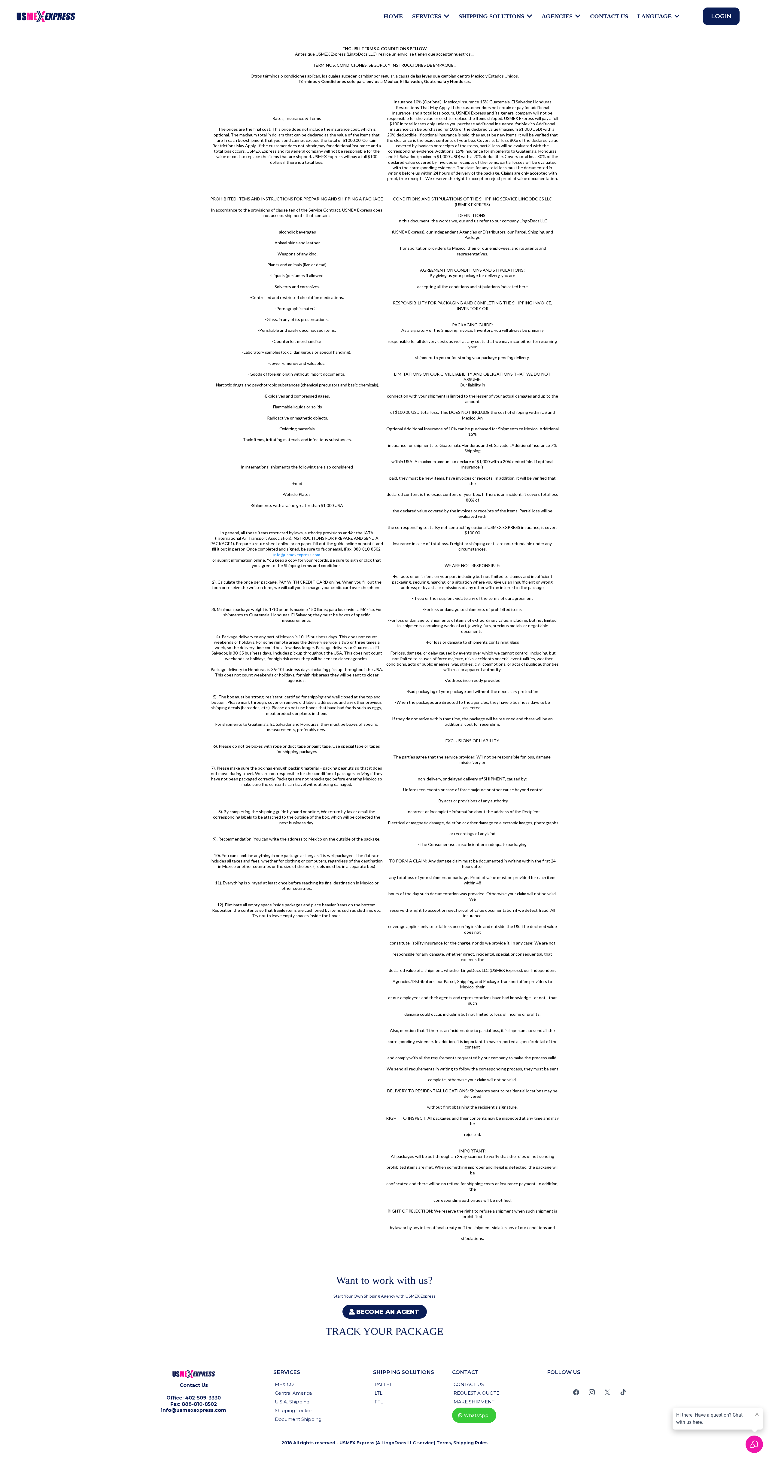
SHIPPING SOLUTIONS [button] (492, 16)
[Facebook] (576, 1392)
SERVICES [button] (427, 16)
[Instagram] (592, 1392)
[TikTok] (623, 1392)
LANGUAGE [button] (655, 16)
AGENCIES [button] (558, 16)
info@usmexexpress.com (296, 554)
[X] (607, 1392)
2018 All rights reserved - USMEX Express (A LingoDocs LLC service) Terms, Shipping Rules (384, 1442)
